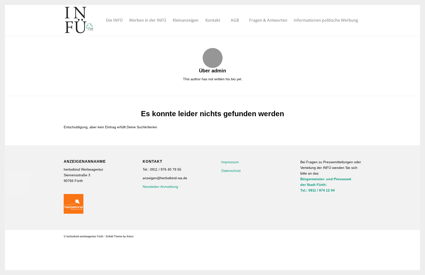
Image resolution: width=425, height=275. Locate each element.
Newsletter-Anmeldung (160, 187)
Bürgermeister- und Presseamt (325, 179)
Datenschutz (231, 171)
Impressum (230, 162)
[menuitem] (114, 20)
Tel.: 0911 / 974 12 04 (317, 190)
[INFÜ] (79, 20)
